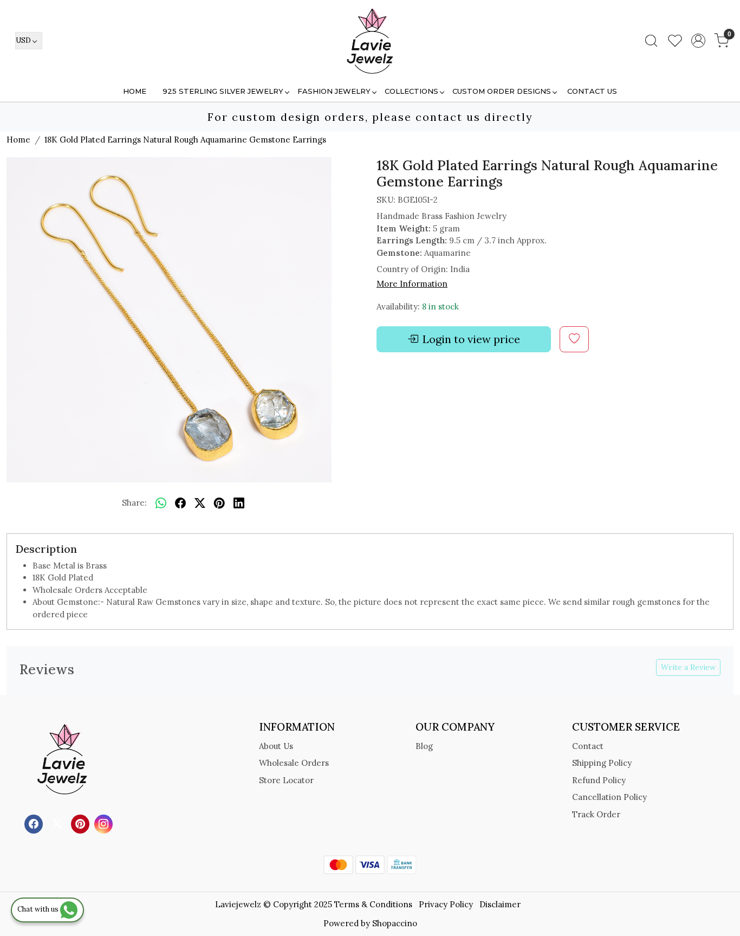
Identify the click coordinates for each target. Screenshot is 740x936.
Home (134, 91)
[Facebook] (35, 823)
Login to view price (471, 339)
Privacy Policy (446, 904)
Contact (587, 746)
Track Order (596, 814)
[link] (651, 40)
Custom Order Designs (501, 91)
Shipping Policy (602, 763)
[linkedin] (239, 503)
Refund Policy (599, 780)
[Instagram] (104, 823)
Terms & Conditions (373, 904)
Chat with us (38, 909)
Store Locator (286, 780)
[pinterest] (219, 503)
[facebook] (180, 503)
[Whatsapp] (161, 503)
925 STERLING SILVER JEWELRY (223, 91)
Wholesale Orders (294, 763)
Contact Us (592, 91)
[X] (58, 823)
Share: (134, 503)
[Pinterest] (81, 823)
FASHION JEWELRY (334, 91)
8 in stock (440, 306)
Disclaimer (500, 904)
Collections (411, 91)
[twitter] (200, 503)
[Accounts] (698, 41)
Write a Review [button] (688, 667)
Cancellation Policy (609, 797)
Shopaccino (394, 923)
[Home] (370, 40)
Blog (424, 746)
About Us (276, 746)
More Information (412, 284)
